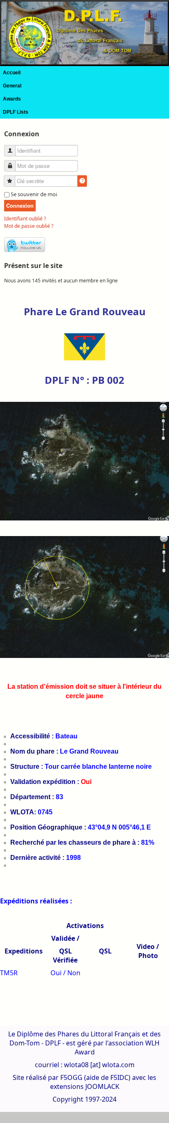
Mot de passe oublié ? (28, 225)
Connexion (20, 205)
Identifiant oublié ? (25, 218)
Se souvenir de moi (34, 194)
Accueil (12, 73)
